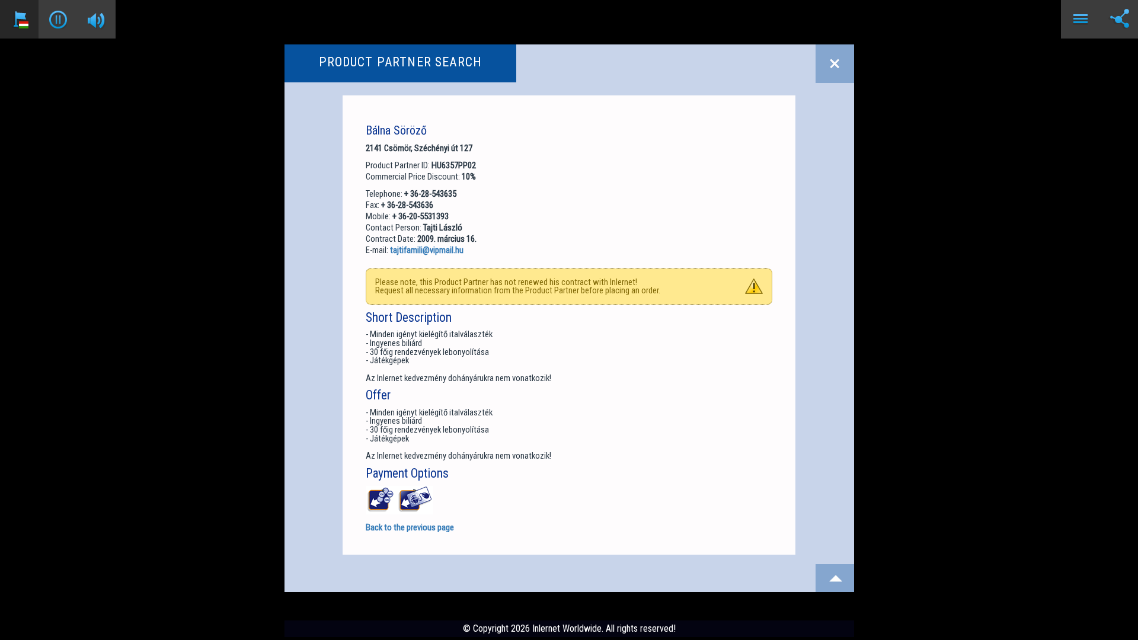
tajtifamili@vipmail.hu (426, 250)
